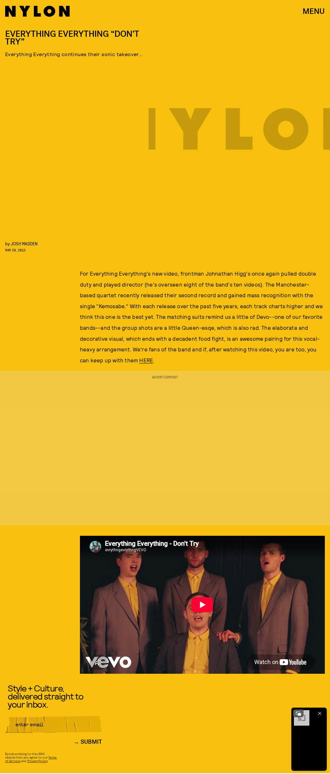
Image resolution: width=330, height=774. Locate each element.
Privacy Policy (37, 761)
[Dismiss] (320, 713)
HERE (146, 360)
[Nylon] (37, 11)
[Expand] (298, 713)
